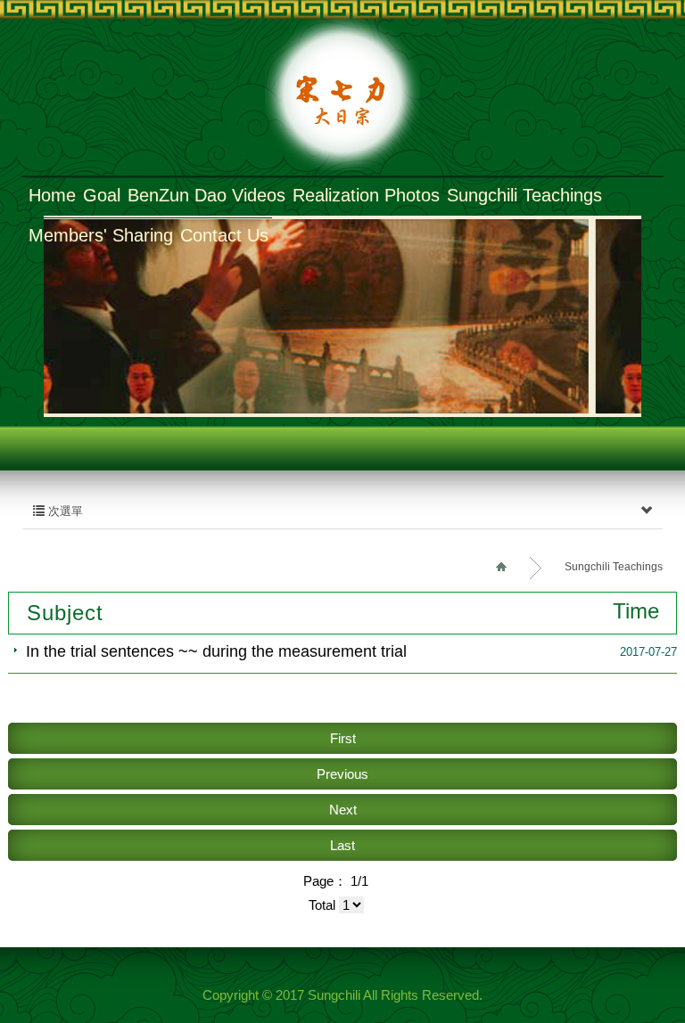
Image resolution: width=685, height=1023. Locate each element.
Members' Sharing (101, 235)
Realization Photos (366, 195)
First (343, 738)
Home (52, 195)
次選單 (64, 511)
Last (342, 845)
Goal (101, 195)
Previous (342, 774)
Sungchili (342, 95)
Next (343, 809)
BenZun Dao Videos (206, 195)
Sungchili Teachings (524, 195)
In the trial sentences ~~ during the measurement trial (216, 651)
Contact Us (224, 235)
